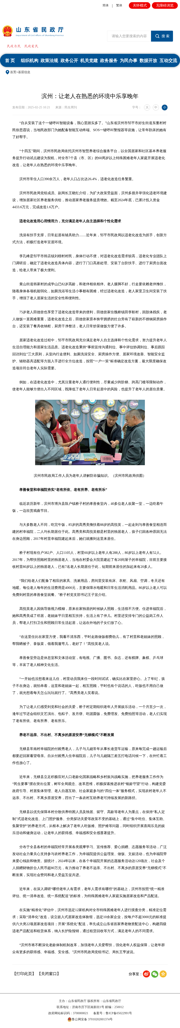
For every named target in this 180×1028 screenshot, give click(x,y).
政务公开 (69, 60)
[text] (129, 36)
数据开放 (148, 60)
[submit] (162, 36)
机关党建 (89, 60)
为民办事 (128, 60)
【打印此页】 (24, 974)
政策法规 (49, 60)
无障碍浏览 (165, 5)
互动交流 (168, 60)
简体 (106, 5)
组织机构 (29, 60)
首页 (13, 72)
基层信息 (24, 72)
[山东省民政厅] (33, 31)
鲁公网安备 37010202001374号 (92, 1019)
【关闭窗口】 (49, 974)
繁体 (119, 5)
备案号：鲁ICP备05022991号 (112, 1013)
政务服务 (109, 60)
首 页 (10, 60)
